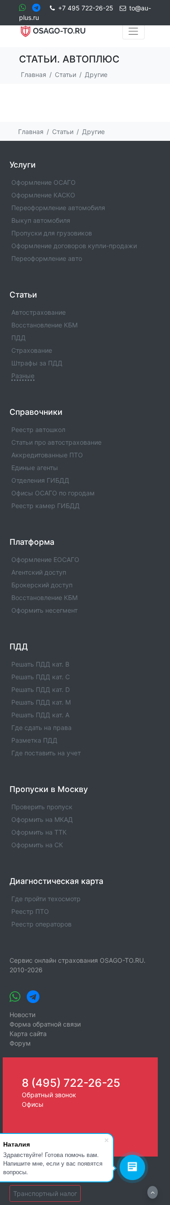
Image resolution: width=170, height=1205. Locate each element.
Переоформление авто (46, 258)
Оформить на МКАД (42, 819)
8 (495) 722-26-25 (71, 1083)
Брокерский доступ (42, 585)
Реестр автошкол (38, 429)
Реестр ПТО (30, 911)
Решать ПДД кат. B (40, 664)
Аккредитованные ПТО (47, 455)
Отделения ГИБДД (40, 480)
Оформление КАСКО (43, 195)
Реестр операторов (41, 924)
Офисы (33, 1104)
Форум (20, 1043)
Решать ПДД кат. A (40, 715)
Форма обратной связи (45, 1024)
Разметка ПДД (34, 740)
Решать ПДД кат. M (41, 702)
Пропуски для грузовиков (51, 233)
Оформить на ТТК (39, 832)
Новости (22, 1014)
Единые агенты (34, 467)
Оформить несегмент (44, 610)
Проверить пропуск (42, 807)
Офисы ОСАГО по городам (53, 493)
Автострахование (38, 312)
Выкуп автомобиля (40, 220)
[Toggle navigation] (133, 31)
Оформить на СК (37, 845)
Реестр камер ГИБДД (45, 505)
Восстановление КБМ (44, 325)
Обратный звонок (49, 1095)
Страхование (31, 350)
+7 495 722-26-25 (85, 8)
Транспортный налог (45, 1193)
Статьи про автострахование (56, 442)
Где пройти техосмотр (46, 899)
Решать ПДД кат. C (40, 677)
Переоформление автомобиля (58, 207)
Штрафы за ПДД (37, 363)
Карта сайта (28, 1033)
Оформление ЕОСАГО (45, 559)
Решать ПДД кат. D (40, 689)
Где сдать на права (41, 727)
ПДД (18, 337)
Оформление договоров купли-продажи (74, 246)
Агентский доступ (38, 572)
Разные (22, 375)
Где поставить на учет (46, 753)
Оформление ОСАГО (43, 182)
